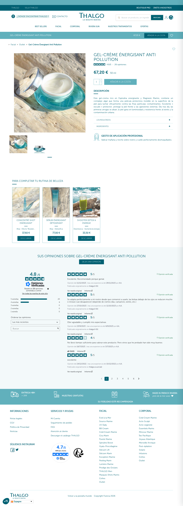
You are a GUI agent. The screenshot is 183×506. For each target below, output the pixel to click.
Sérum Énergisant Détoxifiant (56, 221)
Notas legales (16, 418)
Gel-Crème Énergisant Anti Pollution (45, 44)
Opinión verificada (165, 274)
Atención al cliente (59, 431)
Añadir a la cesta (156, 35)
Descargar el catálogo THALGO (65, 435)
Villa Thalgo (31, 8)
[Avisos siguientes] (138, 379)
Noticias (13, 431)
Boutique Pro (143, 8)
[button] (6, 501)
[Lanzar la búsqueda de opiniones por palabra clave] (58, 328)
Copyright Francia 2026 (104, 496)
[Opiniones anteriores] (101, 378)
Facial (13, 44)
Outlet (22, 44)
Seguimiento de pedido (61, 423)
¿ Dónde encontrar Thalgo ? (33, 16)
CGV (12, 423)
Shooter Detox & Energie (86, 221)
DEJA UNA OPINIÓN (91, 262)
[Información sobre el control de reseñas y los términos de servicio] (48, 289)
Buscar (157, 18)
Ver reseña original (74, 291)
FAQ (53, 427)
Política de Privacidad (19, 427)
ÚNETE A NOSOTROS (162, 8)
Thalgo (15, 8)
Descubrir (25, 238)
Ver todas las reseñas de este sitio (35, 294)
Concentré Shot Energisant (26, 221)
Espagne (17, 501)
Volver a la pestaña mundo (80, 496)
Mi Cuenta (55, 418)
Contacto (62, 16)
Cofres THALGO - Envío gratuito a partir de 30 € (91, 3)
